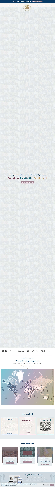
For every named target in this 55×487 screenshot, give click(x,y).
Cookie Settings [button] (46, 484)
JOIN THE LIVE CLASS (37, 1)
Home (4, 5)
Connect (50, 5)
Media (38, 5)
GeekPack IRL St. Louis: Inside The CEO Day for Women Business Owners (10, 460)
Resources (16, 5)
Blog (44, 5)
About (9, 5)
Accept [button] (52, 484)
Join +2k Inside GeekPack (27, 182)
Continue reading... (10, 463)
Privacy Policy (13, 485)
